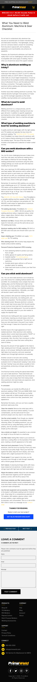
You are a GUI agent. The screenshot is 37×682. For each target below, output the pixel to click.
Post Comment (10, 592)
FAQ (20, 608)
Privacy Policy (6, 633)
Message (3, 569)
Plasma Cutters (7, 615)
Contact (4, 630)
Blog (20, 610)
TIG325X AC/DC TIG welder (25, 134)
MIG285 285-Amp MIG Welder (13, 197)
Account (22, 613)
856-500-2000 (10, 645)
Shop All (4, 608)
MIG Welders (6, 613)
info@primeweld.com (13, 649)
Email (2, 561)
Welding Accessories (9, 621)
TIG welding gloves (22, 257)
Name (2, 554)
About (21, 615)
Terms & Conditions (8, 635)
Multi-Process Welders (9, 618)
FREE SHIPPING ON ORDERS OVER (18, 2)
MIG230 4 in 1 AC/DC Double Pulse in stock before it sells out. (18, 14)
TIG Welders (6, 610)
